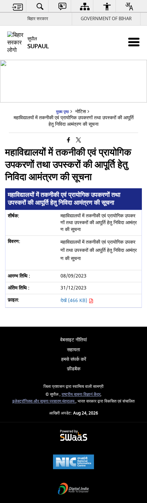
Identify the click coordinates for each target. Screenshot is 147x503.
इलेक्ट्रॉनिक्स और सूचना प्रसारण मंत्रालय (44, 401)
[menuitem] (17, 6)
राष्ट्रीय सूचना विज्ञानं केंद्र (81, 394)
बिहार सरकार (37, 18)
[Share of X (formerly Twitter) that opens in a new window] (78, 140)
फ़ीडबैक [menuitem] (73, 368)
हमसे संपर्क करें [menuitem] (73, 359)
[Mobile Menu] (134, 42)
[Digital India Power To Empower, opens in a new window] (73, 489)
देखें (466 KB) (75, 300)
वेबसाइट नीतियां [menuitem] (73, 339)
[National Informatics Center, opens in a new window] (73, 462)
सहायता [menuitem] (73, 349)
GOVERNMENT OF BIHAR (106, 18)
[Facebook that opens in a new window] (68, 140)
